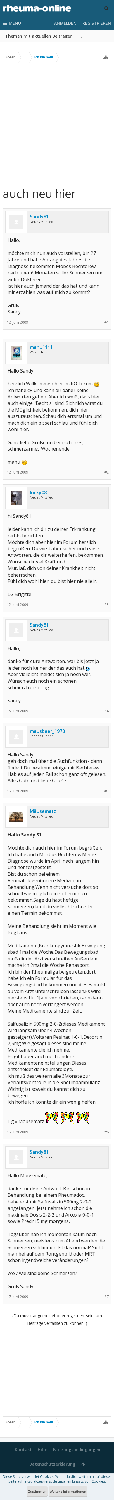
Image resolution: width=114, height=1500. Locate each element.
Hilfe (42, 1449)
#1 (106, 322)
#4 (106, 710)
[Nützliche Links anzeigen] (106, 57)
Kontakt (23, 1449)
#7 (106, 1296)
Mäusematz (43, 811)
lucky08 (38, 492)
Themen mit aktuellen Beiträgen (38, 36)
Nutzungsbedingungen (76, 1449)
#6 (106, 1132)
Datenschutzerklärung (52, 1464)
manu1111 (41, 347)
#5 (106, 791)
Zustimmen (37, 1491)
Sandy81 (39, 216)
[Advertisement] (57, 124)
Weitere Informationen (68, 1491)
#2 (106, 472)
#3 (106, 604)
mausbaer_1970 (47, 731)
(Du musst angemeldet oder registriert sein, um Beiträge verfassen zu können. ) (57, 1319)
